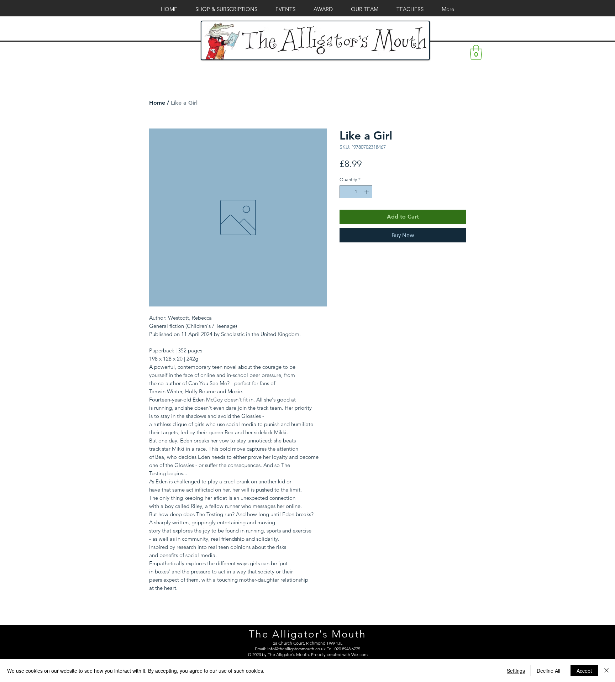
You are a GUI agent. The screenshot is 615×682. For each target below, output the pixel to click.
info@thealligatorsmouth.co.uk (296, 648)
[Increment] (367, 192)
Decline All (548, 670)
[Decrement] (345, 192)
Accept (584, 670)
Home (157, 102)
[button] (476, 52)
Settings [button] (516, 670)
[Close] (606, 670)
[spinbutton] (356, 192)
